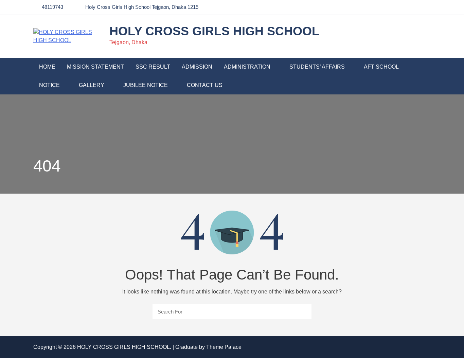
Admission (197, 67)
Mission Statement (95, 67)
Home (47, 67)
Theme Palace (224, 347)
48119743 (52, 7)
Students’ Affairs (317, 67)
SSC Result (153, 67)
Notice (49, 85)
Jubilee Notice (145, 85)
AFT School (381, 67)
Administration (247, 67)
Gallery (91, 85)
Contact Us (204, 85)
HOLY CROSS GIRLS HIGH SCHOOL (214, 31)
